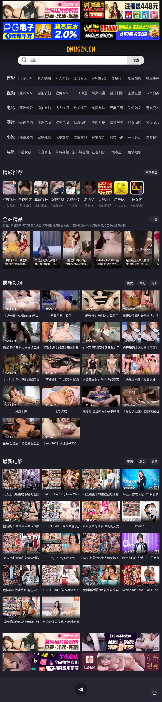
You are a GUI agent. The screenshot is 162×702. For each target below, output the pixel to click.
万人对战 (62, 78)
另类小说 (116, 137)
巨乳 (142, 283)
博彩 (11, 78)
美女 (130, 283)
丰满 (130, 461)
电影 (11, 108)
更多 (154, 283)
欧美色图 (62, 122)
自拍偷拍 (44, 93)
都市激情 (26, 137)
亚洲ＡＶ (26, 93)
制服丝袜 (98, 107)
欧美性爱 (80, 107)
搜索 (135, 60)
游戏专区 (80, 78)
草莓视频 (62, 152)
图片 (11, 122)
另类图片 (152, 122)
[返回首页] (154, 693)
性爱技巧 (152, 137)
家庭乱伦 (44, 137)
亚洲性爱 (26, 107)
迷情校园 (98, 137)
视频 (11, 93)
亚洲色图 (44, 122)
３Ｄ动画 (80, 93)
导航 (11, 152)
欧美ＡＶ (62, 93)
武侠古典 (80, 137)
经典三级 (116, 107)
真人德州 (44, 78)
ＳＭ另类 (152, 93)
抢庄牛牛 (152, 78)
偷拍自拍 (44, 107)
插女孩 (26, 152)
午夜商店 (44, 152)
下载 (154, 219)
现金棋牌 (134, 78)
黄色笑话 (134, 137)
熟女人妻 (98, 93)
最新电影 (13, 461)
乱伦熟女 (134, 107)
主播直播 (134, 93)
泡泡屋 (116, 152)
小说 (11, 137)
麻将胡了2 (98, 78)
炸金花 (116, 78)
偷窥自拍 (26, 122)
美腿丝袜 (98, 122)
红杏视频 (98, 152)
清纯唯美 (116, 122)
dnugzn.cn (81, 49)
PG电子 (26, 78)
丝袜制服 (116, 93)
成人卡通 (62, 107)
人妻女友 (62, 137)
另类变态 (152, 107)
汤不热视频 (80, 152)
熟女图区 (134, 122)
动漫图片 (80, 122)
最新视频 (13, 282)
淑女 (142, 461)
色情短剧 (134, 152)
